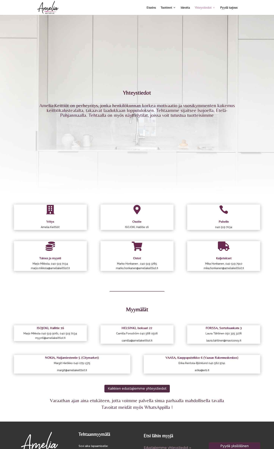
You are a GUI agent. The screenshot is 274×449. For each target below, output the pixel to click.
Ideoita (185, 7)
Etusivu (151, 7)
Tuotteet (166, 7)
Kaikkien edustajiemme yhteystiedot (137, 388)
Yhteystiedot (203, 7)
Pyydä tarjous (229, 7)
